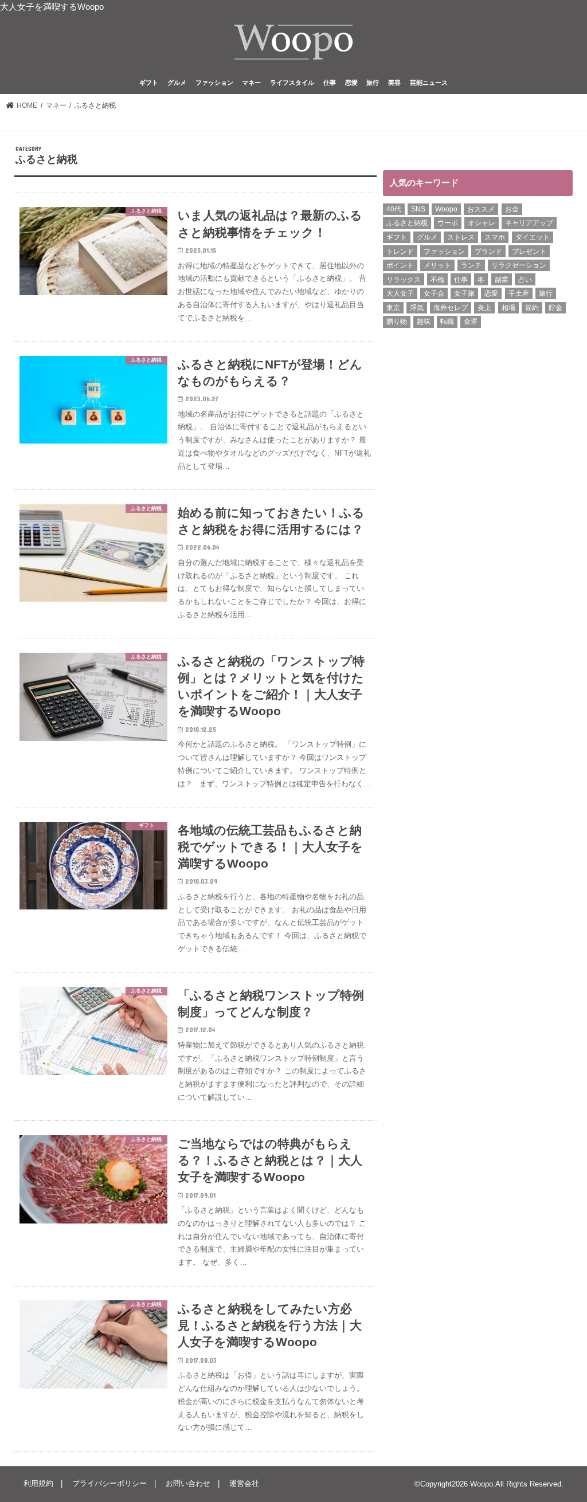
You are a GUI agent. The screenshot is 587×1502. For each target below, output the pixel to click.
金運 (471, 321)
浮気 (417, 308)
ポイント (400, 265)
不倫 (437, 280)
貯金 (555, 308)
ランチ (471, 265)
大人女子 (400, 293)
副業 (501, 280)
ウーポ (447, 223)
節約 (532, 308)
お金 (512, 209)
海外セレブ (450, 308)
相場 (508, 308)
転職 (447, 321)
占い (525, 280)
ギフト (148, 82)
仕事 (329, 82)
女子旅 (464, 293)
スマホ (494, 237)
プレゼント (529, 252)
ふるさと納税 (407, 223)
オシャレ (481, 223)
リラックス (403, 280)
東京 (393, 308)
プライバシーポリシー (109, 1483)
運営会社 (244, 1483)
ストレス (461, 237)
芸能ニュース (429, 82)
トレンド (400, 252)
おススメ (481, 209)
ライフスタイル (292, 82)
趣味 (424, 321)
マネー (251, 82)
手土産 (518, 293)
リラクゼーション (518, 265)
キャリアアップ (529, 223)
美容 (394, 82)
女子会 (434, 293)
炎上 (484, 308)
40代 (393, 209)
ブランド (488, 252)
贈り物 (396, 321)
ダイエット (532, 237)
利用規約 (38, 1483)
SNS (418, 209)
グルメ (176, 82)
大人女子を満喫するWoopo (52, 6)
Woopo (446, 209)
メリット (437, 265)
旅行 (372, 82)
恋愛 (351, 82)
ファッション (214, 82)
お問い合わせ (188, 1483)
